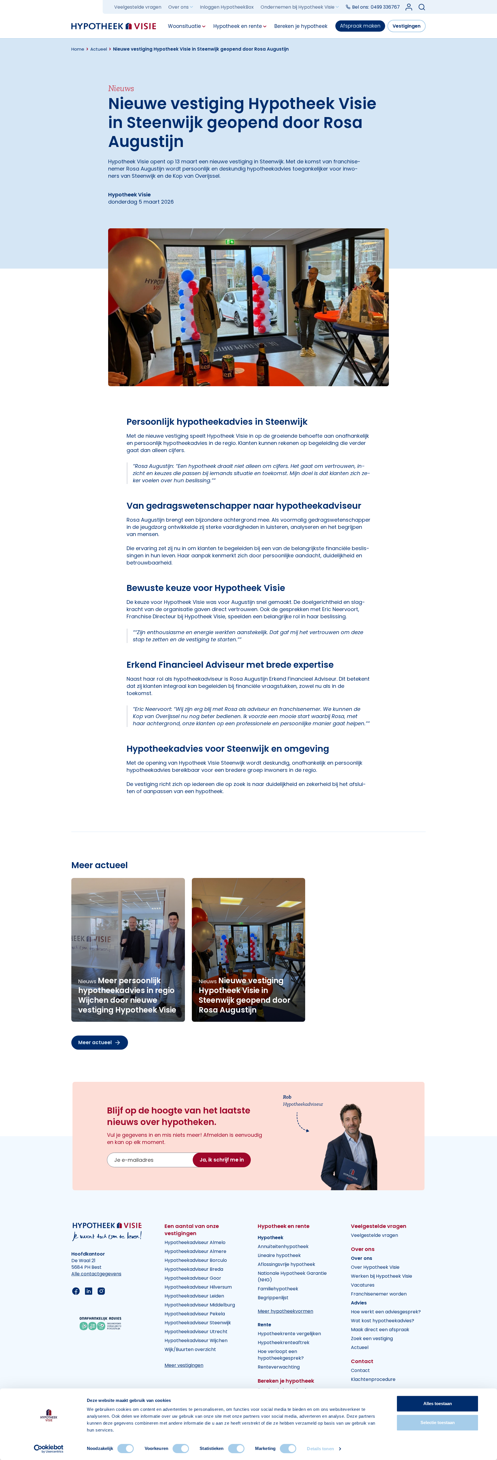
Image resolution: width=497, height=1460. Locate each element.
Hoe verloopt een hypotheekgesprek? (281, 1354)
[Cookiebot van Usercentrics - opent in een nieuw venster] (49, 1448)
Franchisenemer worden (379, 1294)
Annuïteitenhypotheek (283, 1246)
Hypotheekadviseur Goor (193, 1278)
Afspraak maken (360, 25)
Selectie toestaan (437, 1422)
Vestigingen (406, 26)
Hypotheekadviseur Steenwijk (198, 1322)
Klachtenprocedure (373, 1379)
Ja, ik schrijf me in (222, 1159)
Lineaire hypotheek (279, 1255)
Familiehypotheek (278, 1288)
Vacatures (362, 1285)
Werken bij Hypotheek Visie (381, 1276)
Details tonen (320, 1448)
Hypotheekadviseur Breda (194, 1269)
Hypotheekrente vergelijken (289, 1333)
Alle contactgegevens (96, 1273)
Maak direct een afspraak (380, 1329)
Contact (360, 1370)
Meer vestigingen (184, 1365)
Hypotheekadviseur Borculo (196, 1260)
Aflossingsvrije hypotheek (286, 1264)
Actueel (359, 1347)
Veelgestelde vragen (137, 7)
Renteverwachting (279, 1367)
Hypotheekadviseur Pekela (195, 1313)
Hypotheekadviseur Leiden (194, 1296)
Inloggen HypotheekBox (227, 7)
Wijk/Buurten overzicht (190, 1349)
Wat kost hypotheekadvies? (382, 1320)
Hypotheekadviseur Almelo (195, 1242)
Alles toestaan (437, 1403)
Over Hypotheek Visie (375, 1267)
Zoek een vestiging (372, 1338)
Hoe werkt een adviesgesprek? (386, 1311)
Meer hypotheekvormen (285, 1311)
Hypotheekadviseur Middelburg (200, 1305)
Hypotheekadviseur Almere (195, 1251)
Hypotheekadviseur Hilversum (198, 1287)
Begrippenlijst (273, 1297)
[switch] (181, 1448)
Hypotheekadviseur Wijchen (196, 1340)
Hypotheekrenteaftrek (283, 1342)
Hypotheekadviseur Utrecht (196, 1331)
